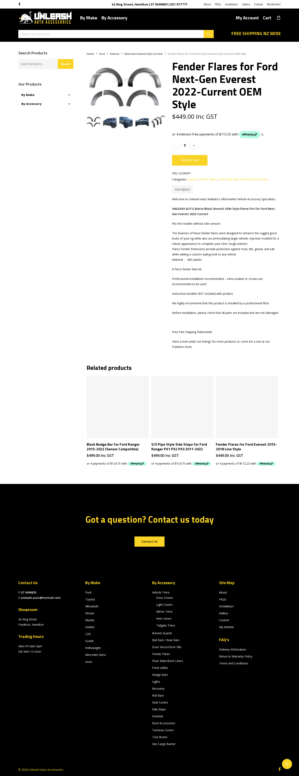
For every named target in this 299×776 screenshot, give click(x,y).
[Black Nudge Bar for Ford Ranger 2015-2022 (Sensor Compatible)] (118, 407)
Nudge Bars (160, 675)
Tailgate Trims (165, 625)
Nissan (89, 613)
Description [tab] (182, 189)
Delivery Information (232, 649)
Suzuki (89, 641)
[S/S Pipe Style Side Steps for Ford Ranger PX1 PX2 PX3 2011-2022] (182, 407)
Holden (90, 627)
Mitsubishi (91, 606)
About (223, 592)
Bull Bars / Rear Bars (166, 640)
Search (65, 64)
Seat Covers (160, 702)
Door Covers (164, 598)
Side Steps (159, 709)
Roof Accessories (163, 723)
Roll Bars (158, 695)
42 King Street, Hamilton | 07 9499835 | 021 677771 (150, 4)
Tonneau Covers (163, 730)
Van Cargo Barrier (164, 744)
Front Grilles (160, 668)
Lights (156, 682)
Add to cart (189, 160)
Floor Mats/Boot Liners (167, 661)
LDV (88, 634)
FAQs (222, 599)
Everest (114, 54)
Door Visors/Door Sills (166, 647)
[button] (149, 541)
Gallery (223, 613)
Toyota (90, 599)
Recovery (158, 688)
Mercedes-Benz (95, 655)
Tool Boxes (159, 737)
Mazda (89, 620)
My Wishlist (226, 627)
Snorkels (157, 716)
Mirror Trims (164, 611)
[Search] (209, 34)
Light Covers (164, 605)
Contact (224, 620)
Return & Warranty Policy (235, 656)
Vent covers (164, 618)
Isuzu (88, 662)
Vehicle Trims (161, 592)
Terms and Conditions (233, 663)
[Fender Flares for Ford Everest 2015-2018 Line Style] (247, 407)
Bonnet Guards (162, 633)
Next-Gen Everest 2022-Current (143, 54)
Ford (102, 54)
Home (90, 54)
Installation (226, 606)
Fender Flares (208, 179)
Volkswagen (93, 648)
